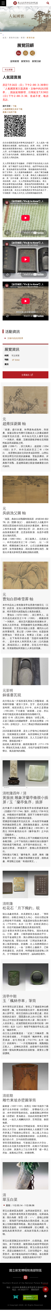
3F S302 (16, 359)
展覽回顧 (31, 37)
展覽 (23, 37)
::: (3, 35)
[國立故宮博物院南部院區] (25, 3)
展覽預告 (25, 61)
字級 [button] (19, 53)
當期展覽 (14, 61)
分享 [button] (32, 53)
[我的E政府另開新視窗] (15, 1297)
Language (45, 1296)
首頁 (5, 37)
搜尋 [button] (48, 3)
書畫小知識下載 (9, 112)
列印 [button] (25, 53)
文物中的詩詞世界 (15, 338)
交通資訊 (25, 374)
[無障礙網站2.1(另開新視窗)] (30, 1297)
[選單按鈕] (3, 3)
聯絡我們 (35, 1289)
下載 (14, 106)
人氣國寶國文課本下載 (12, 109)
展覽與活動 (14, 37)
